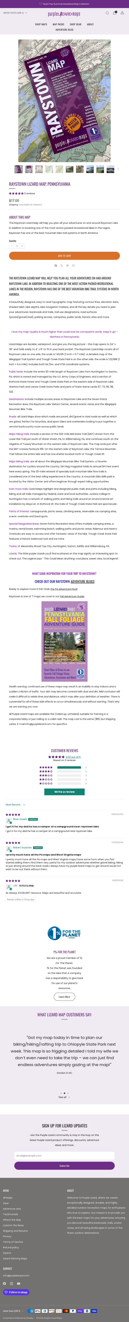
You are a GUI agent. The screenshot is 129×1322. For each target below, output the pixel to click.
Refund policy (11, 1247)
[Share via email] (73, 265)
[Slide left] (11, 169)
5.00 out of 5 (73, 757)
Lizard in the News (13, 1225)
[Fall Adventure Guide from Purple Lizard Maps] (64, 641)
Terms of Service (13, 1242)
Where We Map (12, 1220)
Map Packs (58, 24)
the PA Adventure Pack (63, 589)
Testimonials (10, 1214)
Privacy (7, 1236)
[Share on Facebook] (55, 265)
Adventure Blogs (82, 581)
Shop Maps (41, 24)
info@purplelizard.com (16, 1275)
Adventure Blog (64, 29)
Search (7, 1253)
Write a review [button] (64, 792)
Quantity (12, 241)
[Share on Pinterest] (67, 265)
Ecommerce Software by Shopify (18, 1318)
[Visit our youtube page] (18, 1283)
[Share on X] (61, 265)
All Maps (7, 1197)
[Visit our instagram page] (11, 1283)
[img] (13, 814)
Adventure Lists (12, 1208)
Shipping (13, 204)
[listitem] (64, 4)
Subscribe (65, 1165)
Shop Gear (75, 24)
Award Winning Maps (15, 1258)
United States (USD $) (14, 12)
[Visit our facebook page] (4, 1283)
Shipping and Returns (15, 1231)
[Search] (107, 13)
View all (63, 1097)
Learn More (64, 996)
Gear (6, 1203)
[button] (16, 193)
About (90, 24)
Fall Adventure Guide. (72, 596)
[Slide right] (118, 169)
